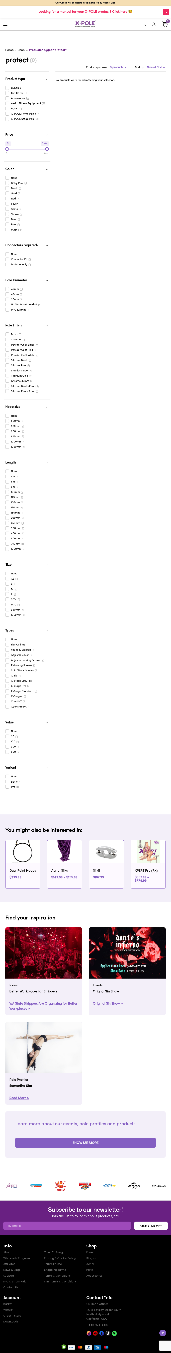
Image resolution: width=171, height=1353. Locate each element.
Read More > (19, 1098)
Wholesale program (16, 1258)
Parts (89, 1270)
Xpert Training (53, 1252)
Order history (12, 1316)
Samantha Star (20, 1086)
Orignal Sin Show (106, 991)
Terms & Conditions (57, 1276)
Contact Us (10, 1287)
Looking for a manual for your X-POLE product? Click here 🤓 (85, 12)
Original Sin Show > (108, 1003)
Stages (91, 1258)
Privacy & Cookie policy (60, 1258)
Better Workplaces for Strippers (33, 991)
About (7, 1252)
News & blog (11, 1270)
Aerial (90, 1264)
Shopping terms (55, 1270)
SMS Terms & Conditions (60, 1281)
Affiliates (9, 1264)
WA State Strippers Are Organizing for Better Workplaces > (43, 1006)
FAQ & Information (15, 1281)
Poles (89, 1252)
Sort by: (139, 67)
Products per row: (97, 67)
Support (8, 1276)
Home (9, 50)
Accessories (94, 1276)
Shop (21, 50)
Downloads (10, 1321)
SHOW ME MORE (85, 1143)
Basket (7, 1304)
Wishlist (8, 1310)
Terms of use (53, 1264)
